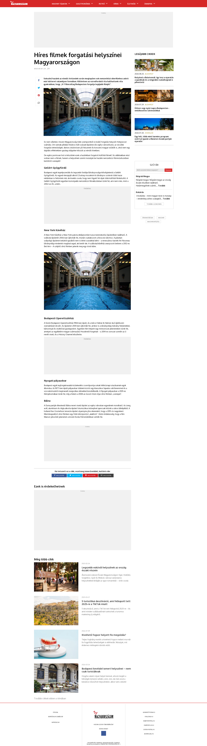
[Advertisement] (103, 30)
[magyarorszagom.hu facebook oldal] (103, 733)
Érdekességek (147, 218)
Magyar (161, 218)
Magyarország (153, 222)
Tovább (161, 185)
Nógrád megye (143, 176)
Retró (102, 4)
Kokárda (140, 192)
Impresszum (55, 722)
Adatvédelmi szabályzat (55, 716)
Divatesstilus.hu (149, 725)
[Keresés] (200, 4)
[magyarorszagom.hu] (19, 4)
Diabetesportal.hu (149, 721)
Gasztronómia (83, 4)
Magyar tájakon (59, 4)
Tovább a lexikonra (154, 204)
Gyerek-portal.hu (149, 729)
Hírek (116, 4)
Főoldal (55, 712)
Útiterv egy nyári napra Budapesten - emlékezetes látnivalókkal (152, 109)
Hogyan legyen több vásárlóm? (103, 724)
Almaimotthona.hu (149, 712)
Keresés (168, 170)
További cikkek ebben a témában (50, 698)
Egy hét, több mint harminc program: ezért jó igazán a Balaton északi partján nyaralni (153, 138)
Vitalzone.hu (149, 716)
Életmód (131, 4)
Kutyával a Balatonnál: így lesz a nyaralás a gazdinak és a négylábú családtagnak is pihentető (154, 79)
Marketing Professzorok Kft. (110, 744)
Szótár (154, 165)
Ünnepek (148, 4)
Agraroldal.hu (149, 734)
